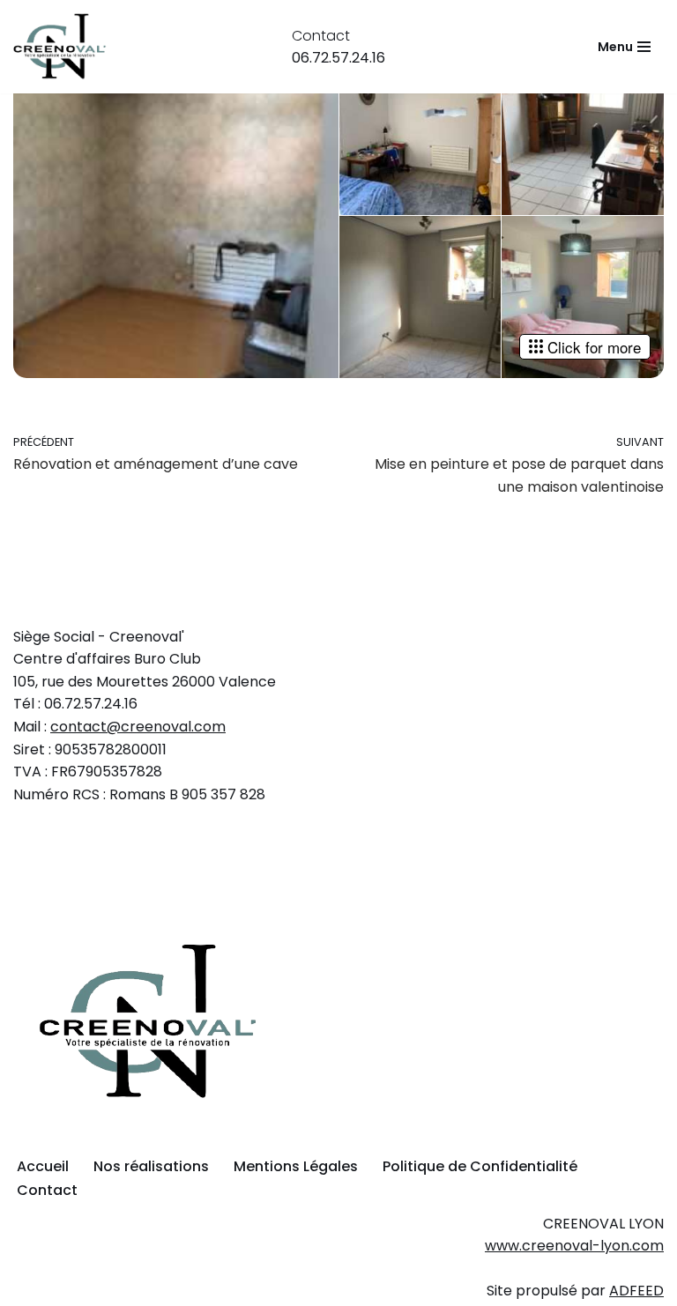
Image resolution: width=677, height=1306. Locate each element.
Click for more (594, 347)
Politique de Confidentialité (480, 1166)
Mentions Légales (296, 1166)
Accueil (43, 1166)
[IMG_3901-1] (420, 297)
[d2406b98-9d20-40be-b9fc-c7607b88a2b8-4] (175, 215)
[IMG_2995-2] (583, 134)
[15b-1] (583, 297)
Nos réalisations (151, 1166)
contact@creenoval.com (138, 726)
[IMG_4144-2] (420, 134)
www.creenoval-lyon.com (574, 1246)
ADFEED (636, 1290)
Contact (47, 1190)
